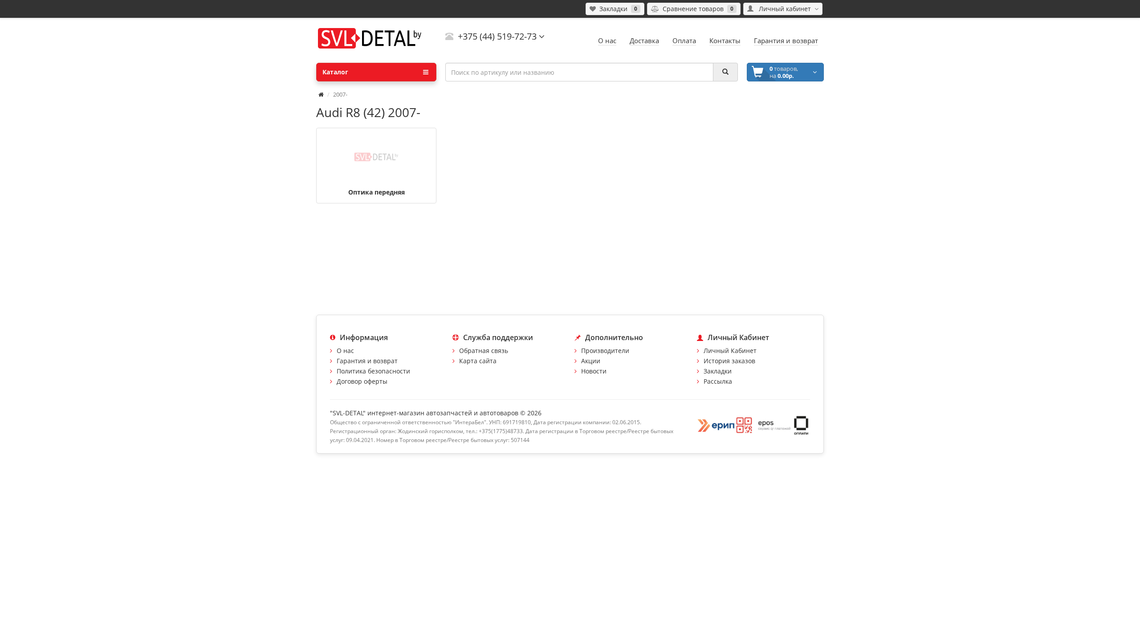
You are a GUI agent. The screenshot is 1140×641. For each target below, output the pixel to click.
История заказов (729, 361)
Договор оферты (362, 381)
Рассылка (718, 381)
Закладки (718, 371)
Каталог (335, 72)
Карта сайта (478, 361)
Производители (605, 350)
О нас (345, 350)
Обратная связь (483, 350)
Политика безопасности (373, 371)
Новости (594, 371)
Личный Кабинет (730, 350)
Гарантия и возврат (367, 361)
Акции (590, 361)
